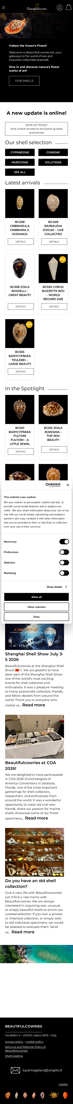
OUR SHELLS (24, 80)
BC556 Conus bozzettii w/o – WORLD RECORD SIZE (53, 293)
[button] (33, 106)
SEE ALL (19, 172)
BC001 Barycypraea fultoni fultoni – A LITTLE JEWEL (20, 436)
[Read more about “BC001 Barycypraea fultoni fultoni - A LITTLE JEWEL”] (21, 451)
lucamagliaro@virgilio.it (42, 1070)
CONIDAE (53, 152)
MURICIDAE (20, 162)
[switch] (64, 552)
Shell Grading (14, 1056)
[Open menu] (4, 8)
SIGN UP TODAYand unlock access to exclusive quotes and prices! (36, 128)
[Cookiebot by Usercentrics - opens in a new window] (45, 485)
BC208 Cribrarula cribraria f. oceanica (20, 228)
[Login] (60, 8)
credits (63, 1084)
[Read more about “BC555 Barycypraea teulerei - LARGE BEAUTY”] (21, 371)
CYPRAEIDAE (20, 152)
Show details (54, 586)
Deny (36, 616)
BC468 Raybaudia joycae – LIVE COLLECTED (53, 228)
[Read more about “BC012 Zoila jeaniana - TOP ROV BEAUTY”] (54, 449)
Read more (33, 704)
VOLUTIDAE (53, 162)
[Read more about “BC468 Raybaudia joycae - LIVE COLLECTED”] (54, 241)
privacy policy (14, 1041)
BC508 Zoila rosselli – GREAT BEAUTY (19, 291)
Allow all (36, 597)
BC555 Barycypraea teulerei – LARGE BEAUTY (19, 358)
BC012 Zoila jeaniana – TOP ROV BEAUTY (53, 434)
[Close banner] (68, 485)
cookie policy (34, 1041)
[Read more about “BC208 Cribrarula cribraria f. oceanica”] (21, 241)
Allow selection (37, 606)
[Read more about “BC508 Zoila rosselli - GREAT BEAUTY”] (21, 306)
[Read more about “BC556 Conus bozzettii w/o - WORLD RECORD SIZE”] (54, 306)
